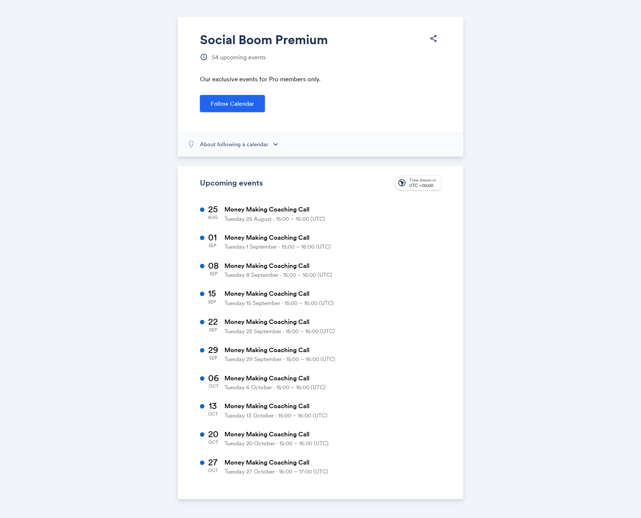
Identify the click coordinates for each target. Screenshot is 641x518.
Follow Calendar (232, 103)
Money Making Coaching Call (266, 209)
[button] (433, 38)
